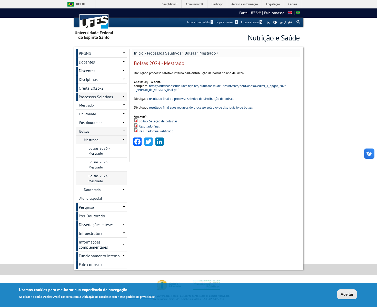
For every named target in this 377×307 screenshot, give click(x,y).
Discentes (87, 70)
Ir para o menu (226, 22)
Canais (292, 4)
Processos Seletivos (164, 53)
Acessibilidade (269, 22)
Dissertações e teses (96, 224)
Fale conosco (274, 12)
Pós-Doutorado (92, 215)
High (275, 22)
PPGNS (85, 53)
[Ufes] (94, 25)
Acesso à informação (244, 4)
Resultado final (149, 126)
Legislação (273, 4)
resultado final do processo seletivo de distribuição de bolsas (191, 99)
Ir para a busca (251, 22)
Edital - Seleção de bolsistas (158, 121)
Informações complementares (93, 244)
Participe (217, 4)
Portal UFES (250, 12)
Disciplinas (88, 79)
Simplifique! (169, 4)
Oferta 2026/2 (91, 88)
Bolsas (190, 53)
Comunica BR (194, 4)
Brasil (80, 4)
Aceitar (347, 294)
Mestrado (208, 53)
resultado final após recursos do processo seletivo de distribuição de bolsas (201, 107)
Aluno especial (90, 198)
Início (139, 53)
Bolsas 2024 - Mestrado (99, 178)
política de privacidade (140, 296)
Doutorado (87, 114)
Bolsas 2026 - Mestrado (99, 151)
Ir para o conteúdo (200, 22)
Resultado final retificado (156, 131)
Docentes (87, 62)
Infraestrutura (91, 233)
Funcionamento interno (99, 255)
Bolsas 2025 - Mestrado (99, 165)
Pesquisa (86, 207)
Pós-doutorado (91, 122)
